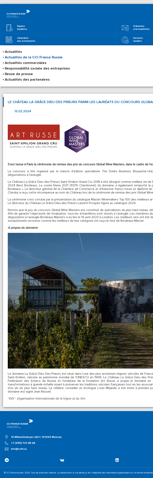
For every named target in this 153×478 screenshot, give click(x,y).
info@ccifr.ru (19, 449)
